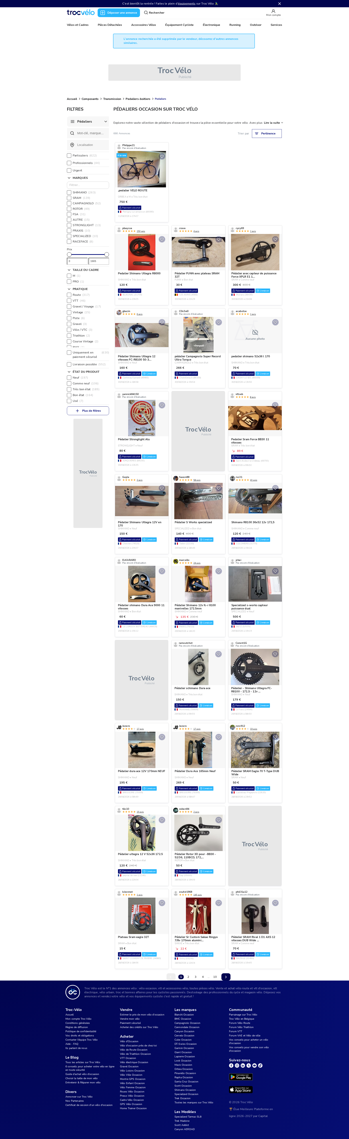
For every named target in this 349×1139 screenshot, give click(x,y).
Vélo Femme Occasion (133, 1087)
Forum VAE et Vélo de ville (244, 1035)
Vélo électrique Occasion (134, 1062)
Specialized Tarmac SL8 (187, 1116)
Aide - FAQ (72, 1044)
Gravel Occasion (129, 1066)
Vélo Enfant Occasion (132, 1083)
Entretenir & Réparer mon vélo (83, 1082)
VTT (79, 301)
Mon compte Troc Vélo (78, 1019)
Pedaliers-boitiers (138, 99)
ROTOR (81, 209)
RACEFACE (83, 242)
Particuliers (85, 156)
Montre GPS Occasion (132, 1079)
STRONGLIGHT (87, 225)
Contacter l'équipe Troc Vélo (81, 1039)
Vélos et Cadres (78, 25)
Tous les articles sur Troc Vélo (82, 1062)
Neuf (80, 378)
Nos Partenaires (74, 1101)
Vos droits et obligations (79, 1035)
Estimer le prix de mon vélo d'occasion (142, 1014)
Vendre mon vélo (130, 1019)
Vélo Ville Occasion (131, 1075)
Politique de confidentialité (80, 1031)
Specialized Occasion (186, 1094)
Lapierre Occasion (184, 1056)
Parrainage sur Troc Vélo (243, 1014)
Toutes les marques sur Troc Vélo (193, 1102)
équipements (187, 4)
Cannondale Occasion (186, 1027)
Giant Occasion (183, 1052)
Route (81, 295)
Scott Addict (181, 1125)
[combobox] (88, 145)
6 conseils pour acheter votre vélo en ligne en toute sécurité (89, 1068)
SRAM (81, 198)
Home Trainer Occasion (133, 1108)
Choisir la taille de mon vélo (81, 1078)
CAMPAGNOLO (87, 203)
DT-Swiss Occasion (185, 1044)
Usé (78, 401)
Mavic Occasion (183, 1065)
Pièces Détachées (110, 25)
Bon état (83, 395)
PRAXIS (81, 231)
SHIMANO (84, 192)
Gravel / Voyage (87, 307)
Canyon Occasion (184, 1031)
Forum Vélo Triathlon (241, 1027)
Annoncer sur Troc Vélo (79, 1096)
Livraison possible (89, 364)
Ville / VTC (82, 330)
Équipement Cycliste (179, 25)
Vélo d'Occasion (129, 1041)
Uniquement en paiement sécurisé (91, 355)
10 (215, 977)
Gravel (80, 324)
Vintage (81, 312)
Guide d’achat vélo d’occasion (82, 1074)
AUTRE (81, 220)
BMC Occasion (182, 1019)
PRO (78, 282)
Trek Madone (181, 1121)
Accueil (72, 99)
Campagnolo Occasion (187, 1023)
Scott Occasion (183, 1086)
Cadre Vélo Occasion (132, 1100)
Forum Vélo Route (239, 1023)
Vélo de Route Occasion (133, 1049)
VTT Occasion (128, 1058)
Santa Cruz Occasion (186, 1081)
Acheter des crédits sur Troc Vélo (139, 1027)
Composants (90, 99)
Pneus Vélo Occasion (132, 1096)
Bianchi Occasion (184, 1014)
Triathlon (81, 336)
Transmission (112, 99)
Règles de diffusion (76, 1027)
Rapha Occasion (183, 1077)
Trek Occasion (182, 1098)
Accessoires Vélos (143, 25)
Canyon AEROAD (184, 1129)
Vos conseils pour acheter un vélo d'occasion (248, 1041)
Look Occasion (182, 1060)
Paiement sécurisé (130, 1023)
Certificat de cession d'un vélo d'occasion (89, 1105)
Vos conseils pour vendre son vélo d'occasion (249, 1049)
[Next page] (225, 977)
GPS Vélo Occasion (131, 1104)
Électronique (211, 25)
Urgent (77, 170)
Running (235, 25)
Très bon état (86, 389)
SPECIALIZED (85, 236)
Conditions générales (77, 1023)
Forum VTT (235, 1031)
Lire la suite (272, 123)
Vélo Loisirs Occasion (132, 1070)
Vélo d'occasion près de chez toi (138, 1045)
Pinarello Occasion (185, 1073)
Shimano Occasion (185, 1090)
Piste (79, 318)
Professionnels (86, 163)
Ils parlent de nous (76, 1048)
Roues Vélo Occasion (132, 1091)
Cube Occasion (183, 1039)
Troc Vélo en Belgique (241, 1019)
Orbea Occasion (183, 1069)
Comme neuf (86, 383)
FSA (79, 214)
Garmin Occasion (184, 1048)
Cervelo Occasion (184, 1035)
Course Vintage (86, 341)
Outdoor (255, 25)
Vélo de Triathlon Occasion (135, 1054)
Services (276, 25)
